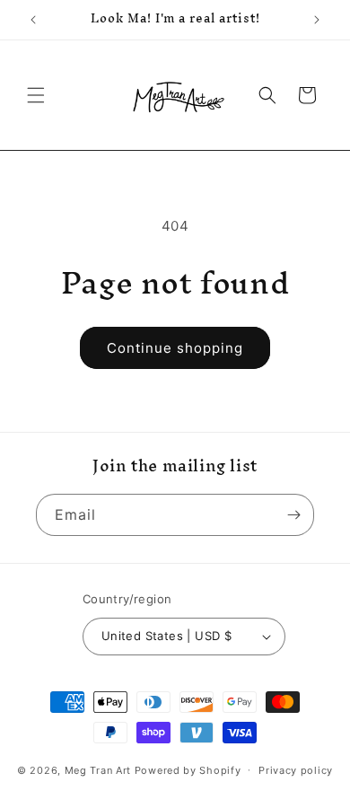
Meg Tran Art (98, 769)
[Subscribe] (293, 515)
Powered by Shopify (188, 769)
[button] (36, 95)
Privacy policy (295, 770)
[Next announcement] (317, 20)
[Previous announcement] (33, 20)
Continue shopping (175, 347)
